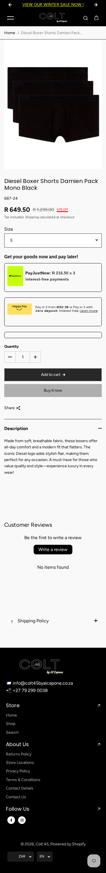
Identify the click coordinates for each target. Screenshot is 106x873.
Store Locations (20, 762)
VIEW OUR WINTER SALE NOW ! (53, 4)
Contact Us (16, 797)
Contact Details (19, 788)
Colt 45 (42, 844)
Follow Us (17, 809)
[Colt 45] (53, 17)
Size (8, 229)
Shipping (32, 217)
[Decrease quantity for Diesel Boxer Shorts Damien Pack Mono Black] (10, 357)
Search (12, 732)
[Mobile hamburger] (10, 18)
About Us (17, 744)
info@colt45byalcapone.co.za (43, 683)
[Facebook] (11, 820)
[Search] (85, 17)
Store (13, 705)
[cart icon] (96, 17)
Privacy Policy (18, 771)
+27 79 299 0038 (30, 690)
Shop (10, 723)
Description (16, 428)
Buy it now (53, 390)
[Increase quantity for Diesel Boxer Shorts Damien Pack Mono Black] (35, 357)
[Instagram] (22, 820)
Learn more (89, 310)
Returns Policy (18, 754)
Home (9, 32)
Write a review (53, 549)
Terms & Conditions (23, 779)
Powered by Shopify (68, 844)
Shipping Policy (33, 620)
